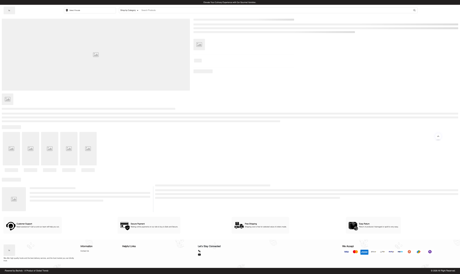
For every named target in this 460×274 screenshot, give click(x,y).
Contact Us (84, 251)
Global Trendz (42, 270)
